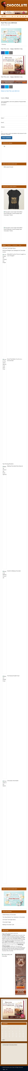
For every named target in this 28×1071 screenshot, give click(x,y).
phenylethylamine (21, 947)
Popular (9, 245)
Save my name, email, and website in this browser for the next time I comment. (13, 134)
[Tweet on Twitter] (7, 52)
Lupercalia (15, 944)
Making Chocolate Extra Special (15, 466)
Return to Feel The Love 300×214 (10, 91)
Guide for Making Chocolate (14, 571)
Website (3, 127)
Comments (15, 245)
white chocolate (10, 950)
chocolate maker (8, 938)
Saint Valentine (11, 949)
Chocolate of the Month (12, 780)
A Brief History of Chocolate (9, 914)
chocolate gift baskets (15, 937)
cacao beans (10, 933)
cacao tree (15, 933)
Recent (4, 245)
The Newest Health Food (13, 675)
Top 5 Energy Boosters (8, 463)
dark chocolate (9, 942)
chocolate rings (7, 939)
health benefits (19, 943)
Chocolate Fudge (7, 922)
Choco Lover (5, 24)
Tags (20, 245)
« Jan (3, 1039)
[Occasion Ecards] (14, 173)
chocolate (6, 935)
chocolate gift (8, 937)
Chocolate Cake (21, 935)
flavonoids (4, 943)
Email (2, 122)
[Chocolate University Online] (14, 81)
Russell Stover (5, 949)
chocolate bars (14, 935)
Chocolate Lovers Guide (9, 1067)
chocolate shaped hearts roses (15, 939)
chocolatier (6, 940)
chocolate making (17, 938)
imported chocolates (10, 944)
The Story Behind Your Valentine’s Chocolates (14, 917)
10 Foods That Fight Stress (9, 248)
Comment (3, 104)
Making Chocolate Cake (8, 924)
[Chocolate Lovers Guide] (14, 0)
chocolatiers (11, 940)
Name (2, 118)
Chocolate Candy (6, 936)
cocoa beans (17, 940)
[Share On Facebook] (3, 52)
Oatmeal (8, 947)
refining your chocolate (19, 948)
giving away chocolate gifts (11, 943)
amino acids (4, 933)
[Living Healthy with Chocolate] (14, 56)
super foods (16, 949)
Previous (4, 44)
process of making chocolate (8, 948)
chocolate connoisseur (14, 936)
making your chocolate (15, 946)
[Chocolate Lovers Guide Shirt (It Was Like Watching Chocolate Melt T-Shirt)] (14, 234)
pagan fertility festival (13, 947)
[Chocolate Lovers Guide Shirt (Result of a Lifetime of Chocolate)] (14, 199)
